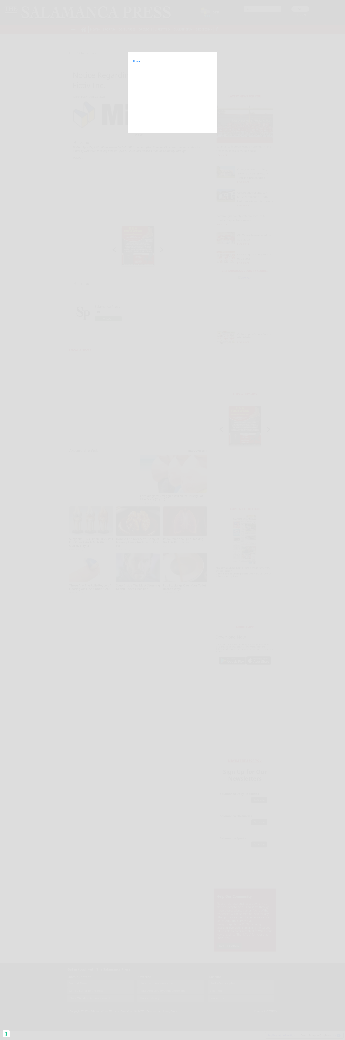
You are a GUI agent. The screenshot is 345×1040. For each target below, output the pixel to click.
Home (136, 61)
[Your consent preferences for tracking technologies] (6, 1033)
